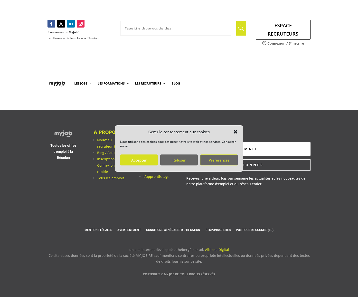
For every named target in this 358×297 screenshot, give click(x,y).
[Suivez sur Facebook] (51, 24)
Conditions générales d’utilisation (173, 230)
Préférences (219, 160)
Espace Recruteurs (283, 29)
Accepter (139, 160)
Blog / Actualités (110, 152)
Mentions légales (98, 230)
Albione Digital (217, 249)
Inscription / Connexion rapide (107, 165)
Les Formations (111, 83)
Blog (175, 83)
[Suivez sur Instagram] (81, 24)
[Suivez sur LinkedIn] (71, 24)
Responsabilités (218, 230)
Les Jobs (80, 83)
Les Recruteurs (148, 83)
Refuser (179, 160)
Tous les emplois (110, 178)
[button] (235, 131)
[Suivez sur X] (61, 24)
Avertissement (129, 230)
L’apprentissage (156, 176)
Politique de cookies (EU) (254, 230)
